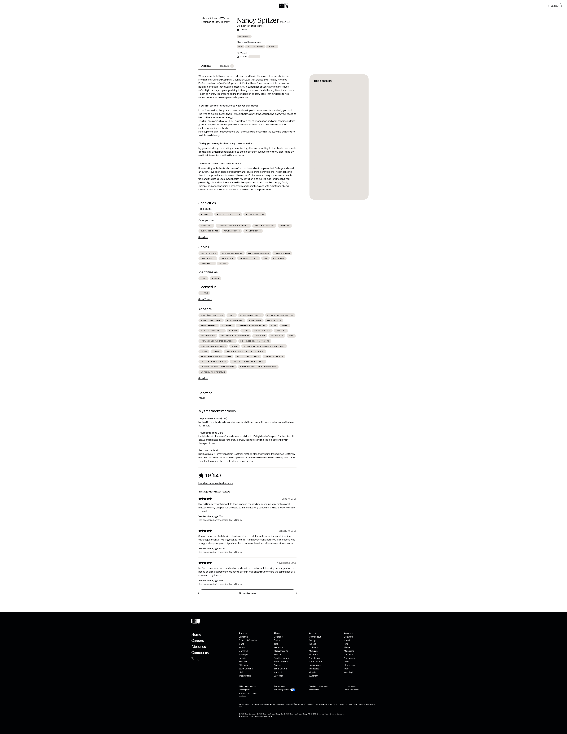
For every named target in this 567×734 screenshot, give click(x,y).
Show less (203, 237)
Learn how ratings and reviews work (215, 483)
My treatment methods (217, 411)
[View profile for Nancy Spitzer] (215, 33)
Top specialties (205, 209)
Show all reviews (247, 593)
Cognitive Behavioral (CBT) (212, 418)
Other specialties (206, 220)
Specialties (207, 203)
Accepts (205, 309)
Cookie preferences (351, 690)
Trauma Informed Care (210, 432)
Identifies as (208, 272)
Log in (554, 6)
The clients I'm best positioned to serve (219, 163)
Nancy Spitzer (258, 20)
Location (205, 393)
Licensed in (207, 287)
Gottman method (208, 450)
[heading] (209, 475)
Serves (203, 247)
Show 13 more (205, 299)
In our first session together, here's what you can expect (228, 105)
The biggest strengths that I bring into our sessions (226, 143)
